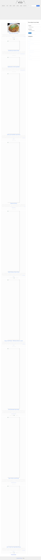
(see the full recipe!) (22, 53)
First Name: (29, 25)
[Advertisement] (20, 13)
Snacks (18, 5)
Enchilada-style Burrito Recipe (13, 50)
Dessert (14, 5)
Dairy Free (29, 41)
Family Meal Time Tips (31, 50)
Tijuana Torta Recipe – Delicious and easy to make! (13, 340)
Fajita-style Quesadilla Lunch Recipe (13, 134)
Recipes (20, 2)
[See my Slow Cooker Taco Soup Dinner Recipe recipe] (14, 486)
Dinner (10, 5)
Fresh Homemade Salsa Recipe (13, 409)
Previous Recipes (13, 554)
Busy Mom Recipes (19, 558)
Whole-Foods (30, 59)
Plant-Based (29, 55)
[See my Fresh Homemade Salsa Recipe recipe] (14, 348)
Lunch (7, 5)
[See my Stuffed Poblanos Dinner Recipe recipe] (14, 211)
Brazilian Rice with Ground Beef (14, 66)
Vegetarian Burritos (13, 203)
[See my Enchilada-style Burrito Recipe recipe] (14, 41)
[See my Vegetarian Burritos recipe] (14, 142)
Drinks (21, 5)
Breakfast (3, 5)
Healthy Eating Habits (31, 52)
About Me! (24, 5)
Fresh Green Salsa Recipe (13, 33)
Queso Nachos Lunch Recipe (13, 478)
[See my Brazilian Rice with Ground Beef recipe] (14, 57)
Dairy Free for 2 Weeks (31, 43)
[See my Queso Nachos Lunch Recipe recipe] (14, 417)
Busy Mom (20, 1)
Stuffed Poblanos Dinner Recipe (13, 272)
